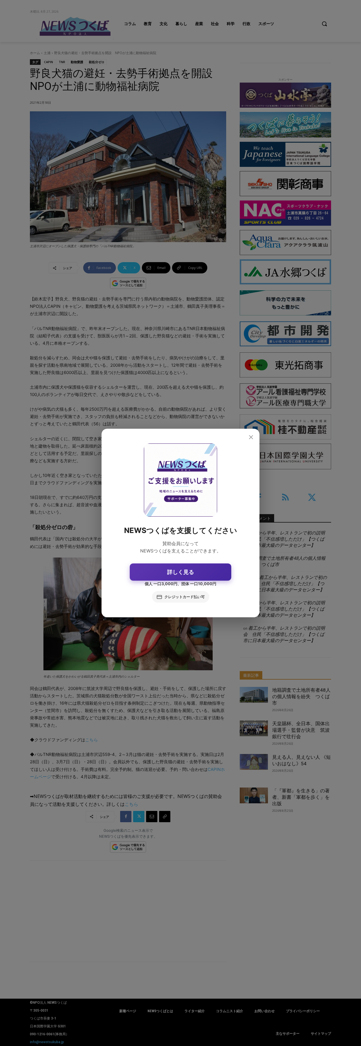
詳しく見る (180, 572)
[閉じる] (251, 437)
